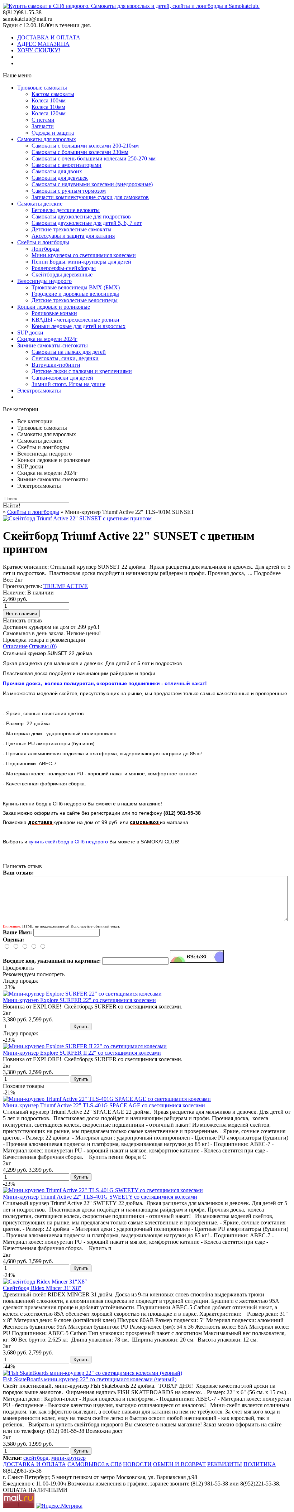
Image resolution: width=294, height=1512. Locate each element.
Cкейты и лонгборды (43, 242)
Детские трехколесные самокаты (72, 229)
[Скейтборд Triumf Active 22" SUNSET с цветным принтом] (77, 518)
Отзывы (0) (43, 646)
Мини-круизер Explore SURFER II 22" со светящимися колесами (82, 1053)
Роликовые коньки (54, 313)
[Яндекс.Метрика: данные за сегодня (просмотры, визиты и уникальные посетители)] (59, 1506)
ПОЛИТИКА (259, 1464)
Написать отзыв (22, 620)
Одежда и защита (53, 133)
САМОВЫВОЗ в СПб (94, 1464)
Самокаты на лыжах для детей (69, 352)
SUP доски (30, 332)
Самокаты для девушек (60, 178)
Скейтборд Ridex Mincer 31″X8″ (42, 1288)
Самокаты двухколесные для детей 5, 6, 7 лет (87, 223)
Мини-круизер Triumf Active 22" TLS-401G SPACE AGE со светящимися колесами (104, 1105)
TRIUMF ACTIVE (65, 586)
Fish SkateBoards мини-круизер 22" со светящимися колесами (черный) (89, 1379)
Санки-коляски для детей (62, 378)
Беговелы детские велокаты (66, 210)
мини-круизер (68, 1458)
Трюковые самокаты (42, 88)
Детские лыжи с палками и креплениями (82, 371)
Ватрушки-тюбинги (56, 365)
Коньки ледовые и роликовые (53, 307)
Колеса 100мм (49, 100)
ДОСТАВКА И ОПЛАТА (48, 37)
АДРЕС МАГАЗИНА (43, 44)
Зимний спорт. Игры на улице (68, 384)
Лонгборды (46, 249)
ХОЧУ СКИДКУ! (38, 50)
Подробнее (267, 573)
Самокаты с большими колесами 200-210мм (85, 146)
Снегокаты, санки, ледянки (65, 358)
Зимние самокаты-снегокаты (52, 345)
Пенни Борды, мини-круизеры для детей (81, 262)
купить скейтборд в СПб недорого (68, 841)
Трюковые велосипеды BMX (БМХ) (76, 287)
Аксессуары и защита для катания (73, 236)
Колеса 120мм (49, 113)
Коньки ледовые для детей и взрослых (78, 326)
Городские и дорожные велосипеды (75, 294)
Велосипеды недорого (44, 281)
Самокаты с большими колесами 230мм (80, 152)
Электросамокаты (39, 390)
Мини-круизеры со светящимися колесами (84, 255)
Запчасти (43, 126)
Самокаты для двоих (57, 171)
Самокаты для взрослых (46, 139)
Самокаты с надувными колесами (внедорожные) (92, 184)
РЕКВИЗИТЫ (224, 1464)
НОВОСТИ (137, 1464)
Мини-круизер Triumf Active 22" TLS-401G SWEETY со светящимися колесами (100, 1197)
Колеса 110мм (48, 107)
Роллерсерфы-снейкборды (64, 268)
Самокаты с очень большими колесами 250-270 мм (94, 158)
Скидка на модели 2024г (47, 339)
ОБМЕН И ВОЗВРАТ (179, 1464)
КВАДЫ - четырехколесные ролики (75, 320)
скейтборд (35, 1458)
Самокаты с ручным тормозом (69, 191)
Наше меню (17, 75)
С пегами (43, 120)
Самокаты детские (39, 204)
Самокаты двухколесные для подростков (81, 216)
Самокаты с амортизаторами (66, 165)
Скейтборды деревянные (62, 274)
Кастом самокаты (53, 94)
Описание (15, 646)
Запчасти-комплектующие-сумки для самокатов (90, 197)
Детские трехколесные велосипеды (75, 300)
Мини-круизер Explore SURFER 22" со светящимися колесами (79, 1000)
